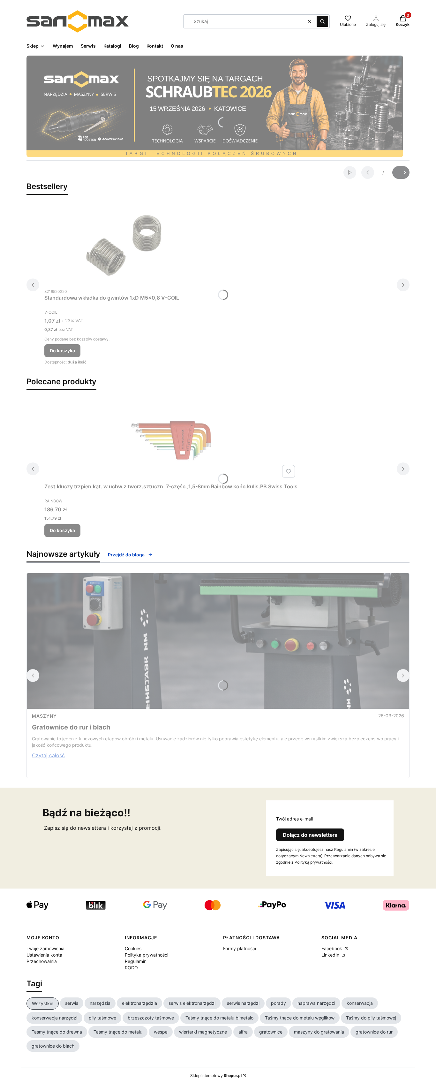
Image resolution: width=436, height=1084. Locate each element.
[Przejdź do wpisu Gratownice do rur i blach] (218, 641)
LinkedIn (331, 955)
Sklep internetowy (216, 1075)
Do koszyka (62, 350)
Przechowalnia (41, 961)
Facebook (332, 948)
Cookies (133, 948)
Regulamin (136, 961)
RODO (131, 967)
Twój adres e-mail (294, 818)
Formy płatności (239, 948)
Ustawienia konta (44, 955)
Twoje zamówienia (45, 948)
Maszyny (44, 716)
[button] (322, 21)
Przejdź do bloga (126, 554)
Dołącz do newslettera (310, 835)
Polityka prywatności (146, 955)
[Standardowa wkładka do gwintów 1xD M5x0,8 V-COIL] (124, 245)
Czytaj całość (48, 755)
